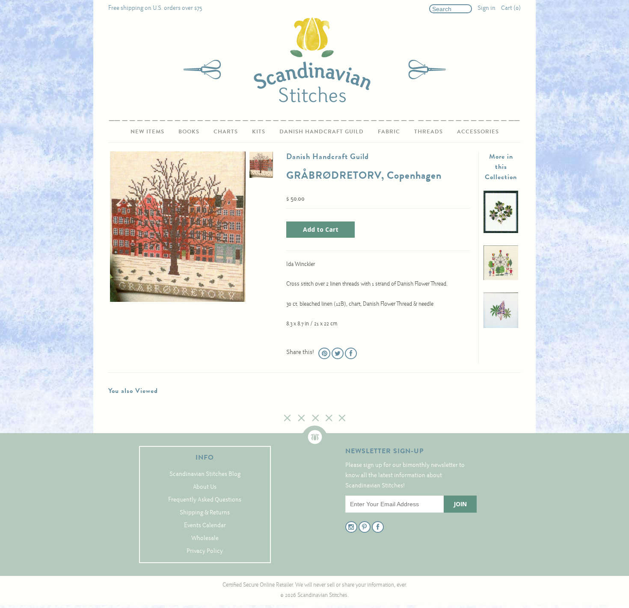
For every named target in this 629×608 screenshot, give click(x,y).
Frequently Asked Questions (204, 500)
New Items (147, 131)
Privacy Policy (205, 551)
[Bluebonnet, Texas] (501, 326)
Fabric (389, 131)
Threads (428, 131)
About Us (205, 487)
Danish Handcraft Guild (321, 131)
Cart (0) (511, 8)
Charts (226, 131)
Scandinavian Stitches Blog (204, 474)
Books (188, 131)
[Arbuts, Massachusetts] (501, 231)
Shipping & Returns (205, 513)
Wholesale (205, 538)
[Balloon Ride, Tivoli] (501, 278)
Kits (258, 131)
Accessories (478, 131)
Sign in (486, 8)
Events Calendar (205, 525)
